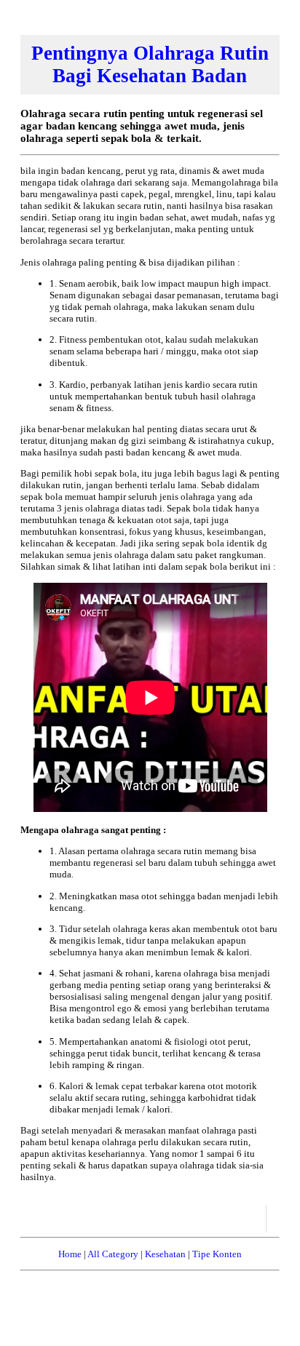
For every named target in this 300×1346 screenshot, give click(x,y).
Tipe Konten (217, 1254)
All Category (112, 1254)
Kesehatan (165, 1254)
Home (70, 1254)
